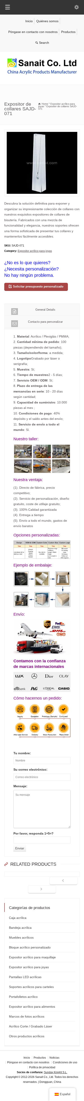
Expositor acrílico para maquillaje (32, 957)
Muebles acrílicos (21, 937)
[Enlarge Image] (42, 132)
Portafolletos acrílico (23, 997)
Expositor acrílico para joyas (35, 251)
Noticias (54, 1057)
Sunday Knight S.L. (55, 1072)
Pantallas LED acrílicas (25, 977)
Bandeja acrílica (20, 927)
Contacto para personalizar (45, 321)
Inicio (29, 21)
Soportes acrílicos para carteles (31, 987)
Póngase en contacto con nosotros (33, 32)
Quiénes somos (47, 21)
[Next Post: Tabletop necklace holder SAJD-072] (42, 889)
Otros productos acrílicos (26, 1036)
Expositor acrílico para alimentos (32, 1006)
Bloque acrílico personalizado (30, 947)
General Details (45, 309)
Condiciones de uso (65, 1062)
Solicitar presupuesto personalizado (38, 286)
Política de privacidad (42, 1067)
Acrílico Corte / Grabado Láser (30, 1026)
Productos (68, 32)
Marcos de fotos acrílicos (26, 1016)
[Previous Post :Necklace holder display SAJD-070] (64, 881)
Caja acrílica (17, 918)
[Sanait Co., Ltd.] (42, 75)
